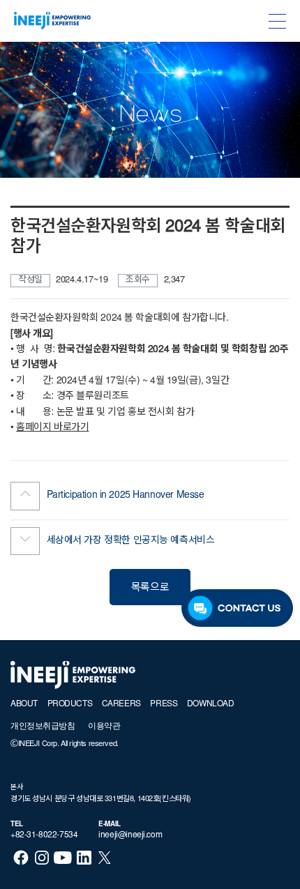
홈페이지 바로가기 (52, 428)
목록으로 (150, 588)
